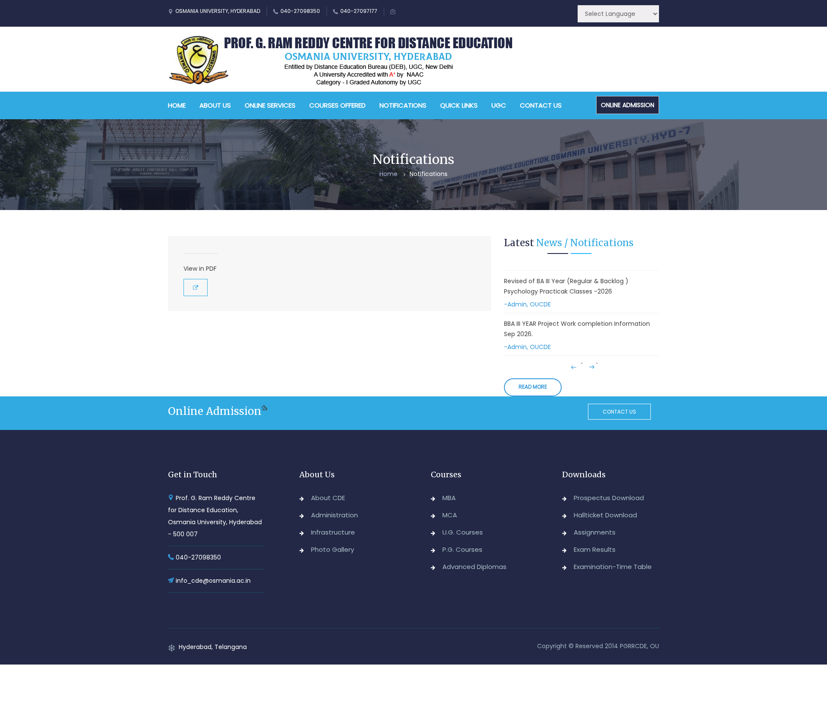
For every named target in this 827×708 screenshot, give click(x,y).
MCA (449, 514)
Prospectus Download (609, 497)
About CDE (328, 497)
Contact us (619, 411)
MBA (449, 497)
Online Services (270, 105)
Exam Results (595, 549)
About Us (215, 105)
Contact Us (541, 105)
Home (177, 105)
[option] (581, 294)
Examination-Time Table (613, 566)
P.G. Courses (462, 549)
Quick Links (459, 105)
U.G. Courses (462, 532)
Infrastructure (333, 532)
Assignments (595, 532)
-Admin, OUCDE (527, 304)
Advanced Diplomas (474, 566)
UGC (498, 105)
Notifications (402, 105)
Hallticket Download (605, 514)
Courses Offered (337, 105)
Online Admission (627, 105)
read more (533, 386)
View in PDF (200, 268)
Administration (334, 514)
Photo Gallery (332, 549)
